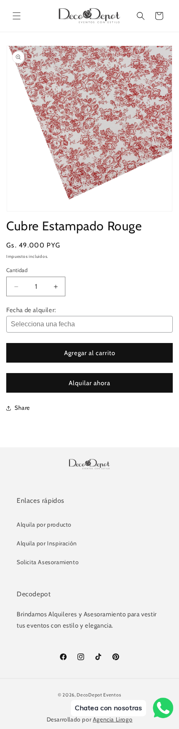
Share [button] (22, 407)
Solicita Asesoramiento (48, 562)
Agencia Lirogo (112, 719)
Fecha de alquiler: (31, 310)
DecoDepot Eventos (99, 695)
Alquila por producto (44, 524)
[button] (16, 16)
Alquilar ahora (89, 383)
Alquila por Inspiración (47, 543)
